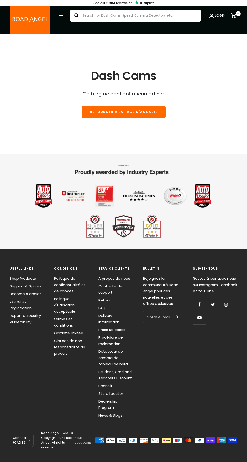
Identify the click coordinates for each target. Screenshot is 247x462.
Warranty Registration (21, 304)
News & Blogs (110, 415)
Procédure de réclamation (110, 340)
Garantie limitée (68, 333)
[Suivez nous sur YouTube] (199, 317)
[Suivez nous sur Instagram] (226, 304)
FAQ (101, 307)
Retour (104, 300)
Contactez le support (110, 289)
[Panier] (234, 15)
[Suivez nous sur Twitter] (213, 304)
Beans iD (106, 385)
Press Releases (111, 329)
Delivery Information (108, 318)
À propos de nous (114, 278)
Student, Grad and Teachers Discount (115, 375)
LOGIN (220, 15)
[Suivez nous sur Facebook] (199, 304)
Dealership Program (107, 404)
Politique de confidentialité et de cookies (69, 284)
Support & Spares (25, 286)
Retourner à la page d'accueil (123, 112)
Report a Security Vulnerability (25, 318)
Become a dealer (25, 293)
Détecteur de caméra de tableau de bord (113, 358)
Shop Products (23, 278)
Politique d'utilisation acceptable (64, 305)
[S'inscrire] (176, 317)
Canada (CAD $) (19, 440)
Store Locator (110, 393)
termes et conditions (63, 322)
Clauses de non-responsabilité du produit (69, 347)
